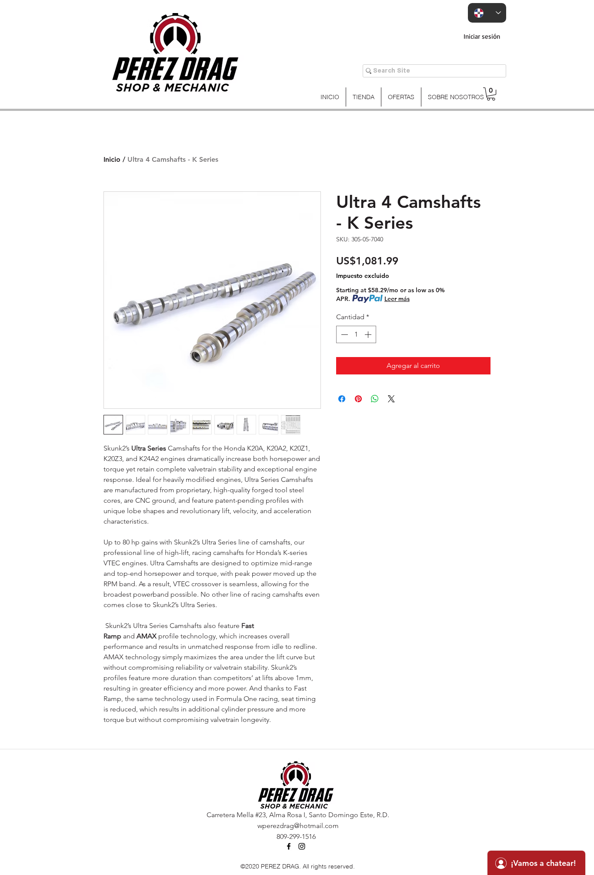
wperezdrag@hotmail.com (298, 826)
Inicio (111, 159)
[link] (491, 93)
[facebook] (288, 846)
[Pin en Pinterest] (358, 399)
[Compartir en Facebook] (342, 399)
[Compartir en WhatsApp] (375, 399)
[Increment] (369, 334)
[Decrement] (343, 334)
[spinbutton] (356, 334)
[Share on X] (391, 399)
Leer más (397, 299)
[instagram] (301, 846)
